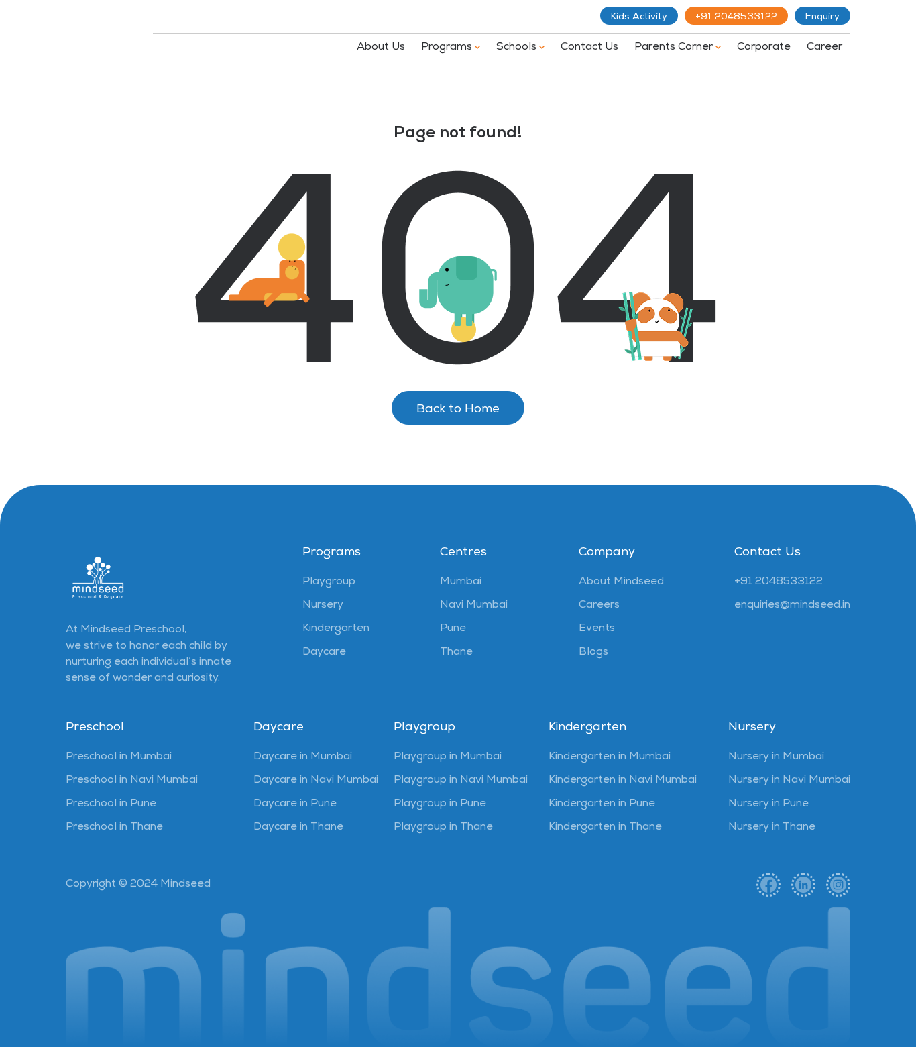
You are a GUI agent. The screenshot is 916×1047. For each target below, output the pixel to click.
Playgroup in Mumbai (448, 757)
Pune (453, 629)
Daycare (324, 652)
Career (824, 47)
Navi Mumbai (474, 605)
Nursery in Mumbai (776, 757)
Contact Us (589, 47)
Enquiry (822, 17)
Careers (599, 605)
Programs (448, 47)
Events (597, 629)
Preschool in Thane (114, 827)
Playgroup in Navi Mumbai (461, 780)
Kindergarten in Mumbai (610, 757)
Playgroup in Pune (440, 804)
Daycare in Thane (298, 827)
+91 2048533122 (736, 17)
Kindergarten (335, 629)
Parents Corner (674, 47)
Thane (456, 652)
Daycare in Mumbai (302, 757)
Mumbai (460, 582)
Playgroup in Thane (443, 827)
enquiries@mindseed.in (792, 605)
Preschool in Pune (111, 804)
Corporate (764, 47)
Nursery (322, 605)
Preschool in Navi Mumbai (132, 780)
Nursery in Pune (768, 804)
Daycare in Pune (295, 804)
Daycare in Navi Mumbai (315, 780)
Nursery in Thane (771, 827)
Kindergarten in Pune (602, 804)
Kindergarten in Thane (605, 827)
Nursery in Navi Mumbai (789, 780)
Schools (517, 47)
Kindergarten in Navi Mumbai (623, 780)
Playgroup (328, 582)
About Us (381, 47)
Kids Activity (639, 17)
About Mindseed (621, 582)
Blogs (593, 652)
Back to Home (458, 410)
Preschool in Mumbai (119, 757)
